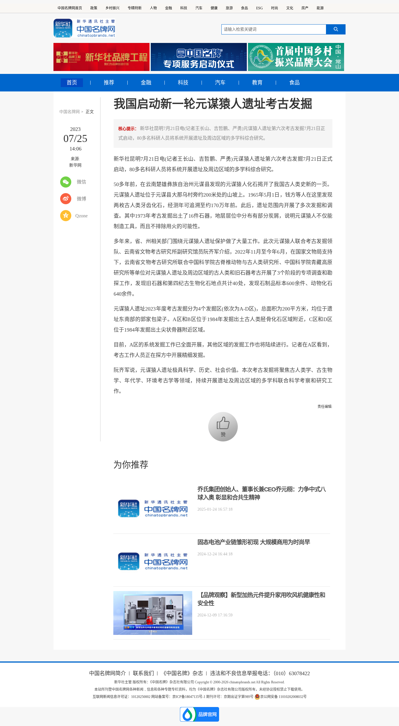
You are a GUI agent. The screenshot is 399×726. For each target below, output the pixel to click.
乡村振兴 (112, 8)
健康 (214, 8)
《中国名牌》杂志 (182, 673)
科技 (183, 8)
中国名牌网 (69, 112)
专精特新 (135, 8)
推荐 (109, 83)
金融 (168, 8)
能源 (320, 8)
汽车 (198, 8)
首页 (72, 83)
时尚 (274, 8)
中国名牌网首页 (70, 8)
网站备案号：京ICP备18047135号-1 (178, 697)
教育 (257, 83)
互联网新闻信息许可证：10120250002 (122, 697)
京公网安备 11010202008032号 (283, 697)
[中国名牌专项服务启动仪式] (199, 57)
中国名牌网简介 (107, 673)
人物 (153, 8)
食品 (244, 8)
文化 (289, 8)
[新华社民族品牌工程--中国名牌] (101, 57)
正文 (90, 112)
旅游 (229, 8)
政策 (93, 8)
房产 (304, 8)
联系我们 (143, 673)
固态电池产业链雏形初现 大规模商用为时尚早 (253, 542)
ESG (259, 8)
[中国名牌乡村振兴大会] (296, 57)
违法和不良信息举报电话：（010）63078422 (260, 673)
